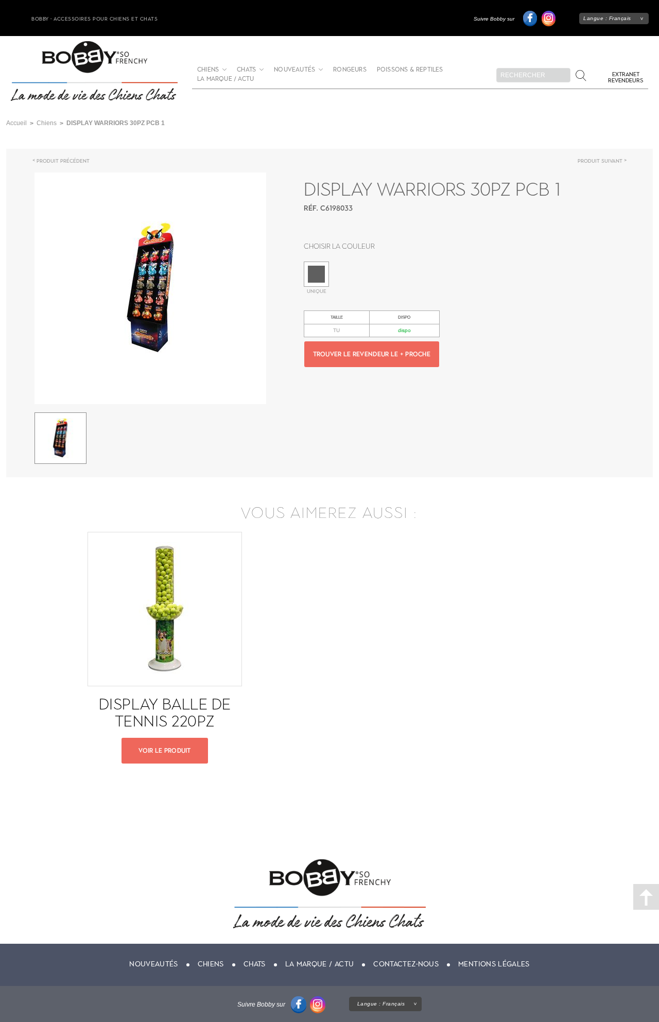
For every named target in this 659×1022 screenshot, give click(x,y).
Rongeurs (350, 69)
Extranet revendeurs (625, 77)
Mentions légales (494, 964)
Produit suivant (600, 161)
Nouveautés (294, 69)
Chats (246, 69)
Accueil (16, 123)
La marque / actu (225, 79)
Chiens (208, 69)
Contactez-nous (406, 964)
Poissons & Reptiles (410, 69)
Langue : (607, 18)
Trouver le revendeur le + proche (372, 354)
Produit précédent (63, 161)
